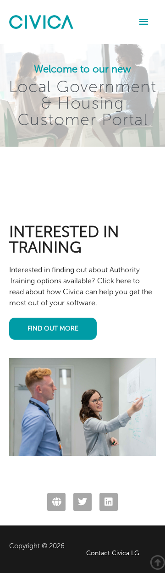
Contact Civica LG (112, 553)
